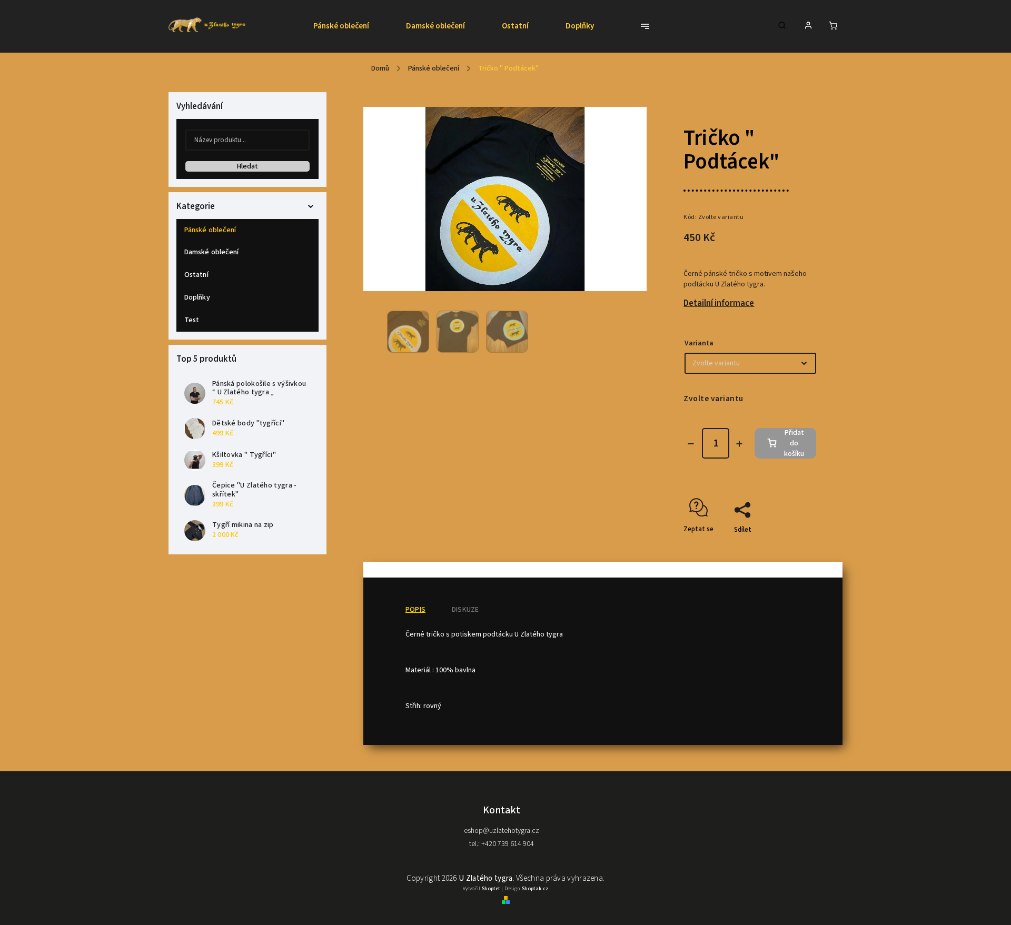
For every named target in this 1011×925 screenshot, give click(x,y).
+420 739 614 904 (507, 844)
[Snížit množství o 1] (691, 444)
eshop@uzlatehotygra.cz (501, 830)
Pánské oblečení (210, 230)
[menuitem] (350, 26)
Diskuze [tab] (465, 609)
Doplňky (197, 297)
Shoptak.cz (535, 888)
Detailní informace (718, 303)
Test (191, 320)
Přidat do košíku (794, 443)
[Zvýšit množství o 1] (739, 444)
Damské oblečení (211, 252)
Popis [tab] (415, 609)
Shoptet (491, 888)
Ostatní (196, 275)
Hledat (247, 166)
